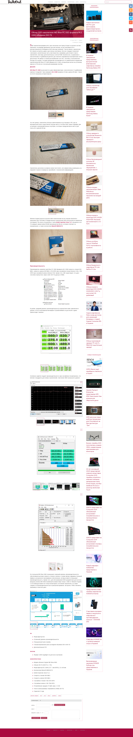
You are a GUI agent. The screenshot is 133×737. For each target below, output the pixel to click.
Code (64, 709)
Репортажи (71, 2)
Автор (33, 705)
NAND (59, 695)
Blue (49, 695)
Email (33, 709)
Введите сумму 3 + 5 (37, 712)
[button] (70, 93)
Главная (50, 2)
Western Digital (34, 695)
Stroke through (58, 709)
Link (65, 709)
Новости (57, 2)
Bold (52, 709)
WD (41, 695)
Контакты (83, 2)
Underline (56, 709)
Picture (67, 709)
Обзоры (63, 2)
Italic (54, 709)
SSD (45, 695)
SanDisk (54, 695)
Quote (62, 709)
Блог (77, 2)
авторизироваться (59, 705)
